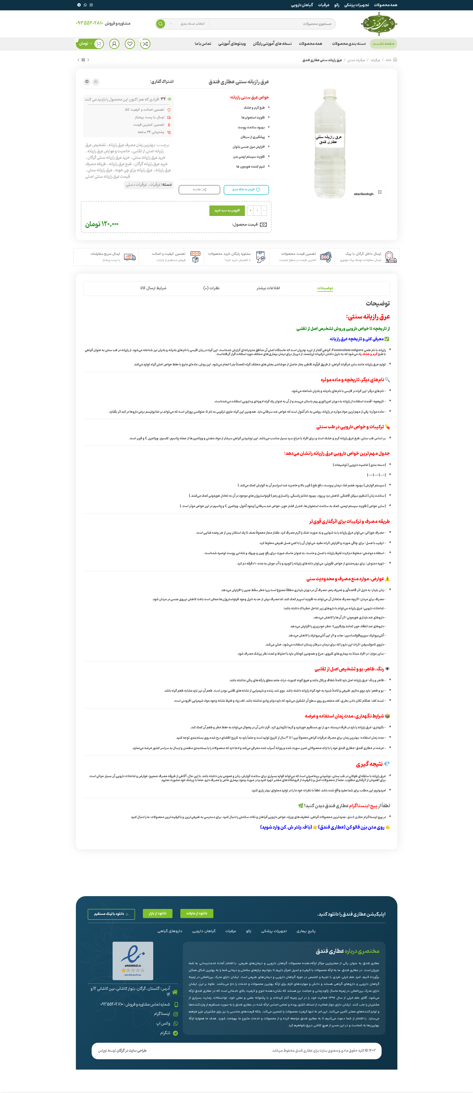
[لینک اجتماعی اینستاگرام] (91, 5)
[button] (196, 913)
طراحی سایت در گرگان (132, 1050)
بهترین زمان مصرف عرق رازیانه (131, 145)
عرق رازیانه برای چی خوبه (133, 170)
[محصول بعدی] (78, 60)
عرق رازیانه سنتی (99, 170)
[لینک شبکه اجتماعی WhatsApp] (85, 5)
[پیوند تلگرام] (79, 5)
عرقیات (375, 60)
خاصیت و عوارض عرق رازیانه (108, 151)
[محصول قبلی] (88, 60)
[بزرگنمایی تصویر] (380, 192)
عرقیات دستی (356, 60)
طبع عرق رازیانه (120, 164)
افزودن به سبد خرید (227, 210)
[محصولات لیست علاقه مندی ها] (129, 44)
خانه (388, 60)
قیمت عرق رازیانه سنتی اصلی (107, 176)
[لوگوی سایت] (379, 24)
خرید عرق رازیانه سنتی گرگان (108, 158)
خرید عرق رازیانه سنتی (149, 158)
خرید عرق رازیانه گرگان (151, 164)
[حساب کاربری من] (114, 44)
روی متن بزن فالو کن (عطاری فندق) (351, 827)
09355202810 (89, 23)
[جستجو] (160, 23)
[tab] (325, 288)
